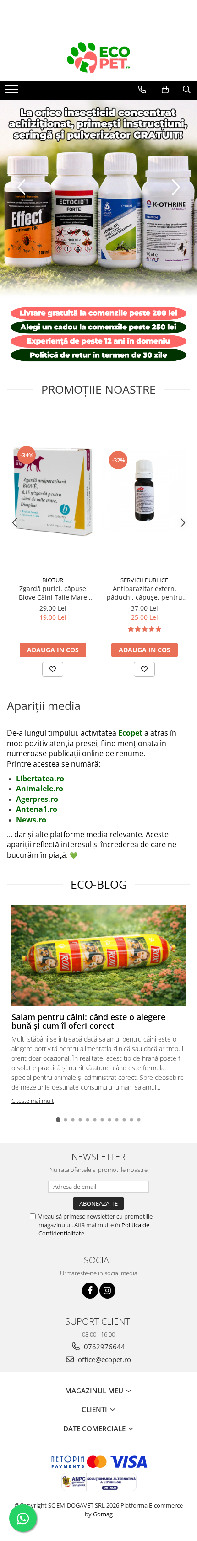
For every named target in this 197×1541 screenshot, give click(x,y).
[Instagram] (107, 1291)
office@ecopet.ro (103, 1359)
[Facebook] (90, 1291)
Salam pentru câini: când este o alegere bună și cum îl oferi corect (88, 1021)
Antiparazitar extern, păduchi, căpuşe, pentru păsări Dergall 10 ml (144, 592)
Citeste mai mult (32, 1100)
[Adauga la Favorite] (52, 669)
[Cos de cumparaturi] (165, 90)
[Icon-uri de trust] (98, 334)
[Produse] (13, 92)
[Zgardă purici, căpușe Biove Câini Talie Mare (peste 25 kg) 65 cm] (52, 491)
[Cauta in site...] (186, 90)
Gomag (102, 1514)
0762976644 (103, 1346)
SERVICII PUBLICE (144, 580)
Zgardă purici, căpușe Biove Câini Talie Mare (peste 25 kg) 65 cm (53, 592)
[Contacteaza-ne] (142, 90)
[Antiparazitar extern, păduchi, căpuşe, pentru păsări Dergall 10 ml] (144, 491)
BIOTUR (52, 580)
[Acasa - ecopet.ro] (98, 58)
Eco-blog (99, 884)
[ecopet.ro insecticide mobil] (98, 198)
